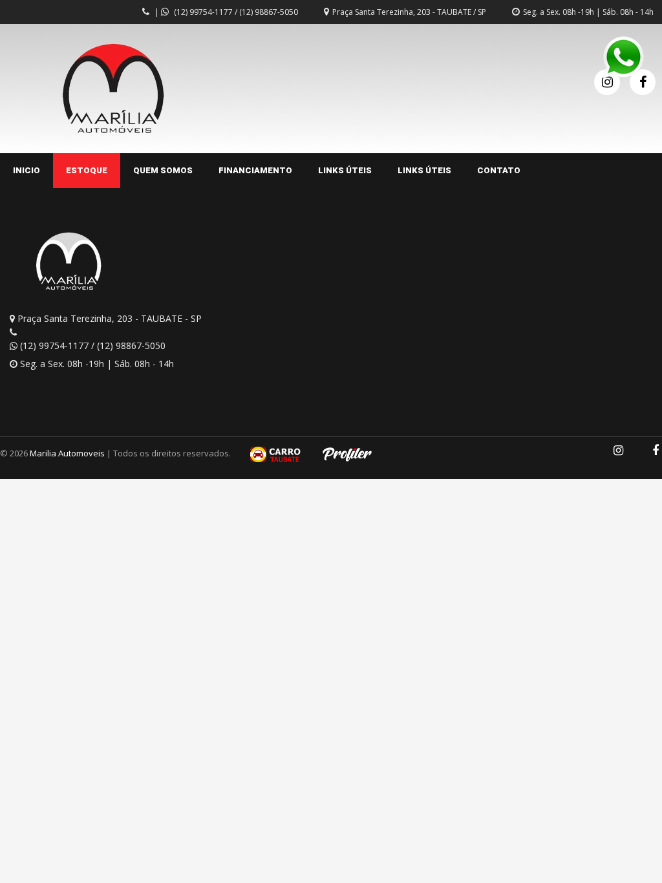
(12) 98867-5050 (268, 11)
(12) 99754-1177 (203, 11)
